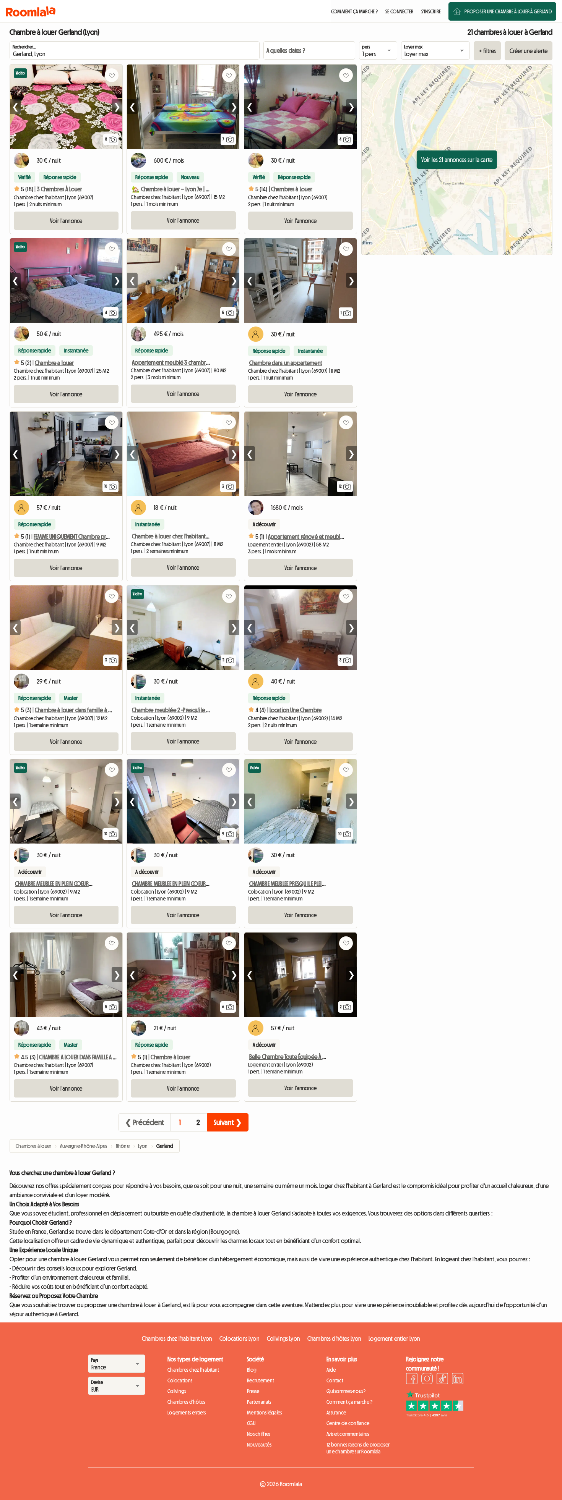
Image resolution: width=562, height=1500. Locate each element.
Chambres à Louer (292, 189)
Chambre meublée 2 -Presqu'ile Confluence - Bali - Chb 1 (196, 710)
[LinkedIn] (457, 1380)
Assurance (336, 1412)
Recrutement (260, 1380)
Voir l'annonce (66, 221)
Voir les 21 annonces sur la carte (456, 160)
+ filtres (487, 51)
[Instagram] (427, 1380)
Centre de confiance (347, 1423)
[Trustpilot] (434, 1415)
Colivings (176, 1391)
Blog (252, 1369)
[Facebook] (411, 1380)
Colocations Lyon (239, 1338)
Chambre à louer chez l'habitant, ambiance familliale (192, 536)
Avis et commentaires (347, 1434)
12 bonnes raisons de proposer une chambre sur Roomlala (358, 1448)
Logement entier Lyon (394, 1338)
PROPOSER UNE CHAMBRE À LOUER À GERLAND (508, 11)
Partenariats (259, 1402)
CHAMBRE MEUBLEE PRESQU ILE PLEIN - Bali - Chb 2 (301, 884)
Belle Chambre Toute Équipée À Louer (292, 1057)
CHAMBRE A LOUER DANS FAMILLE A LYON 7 (83, 1057)
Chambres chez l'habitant (193, 1369)
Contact (334, 1380)
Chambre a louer (54, 363)
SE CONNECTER (399, 11)
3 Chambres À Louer (59, 189)
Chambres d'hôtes (186, 1402)
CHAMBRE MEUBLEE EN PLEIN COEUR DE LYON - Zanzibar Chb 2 (197, 884)
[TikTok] (442, 1380)
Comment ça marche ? (349, 1402)
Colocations (179, 1380)
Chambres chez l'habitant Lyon (177, 1338)
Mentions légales (264, 1412)
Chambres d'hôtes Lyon (334, 1338)
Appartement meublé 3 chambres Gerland (181, 362)
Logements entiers (186, 1412)
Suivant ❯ (228, 1122)
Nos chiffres (258, 1434)
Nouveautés (259, 1444)
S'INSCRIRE (431, 11)
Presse (253, 1391)
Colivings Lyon (283, 1338)
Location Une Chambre (296, 710)
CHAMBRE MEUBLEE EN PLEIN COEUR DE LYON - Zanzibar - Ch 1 (80, 884)
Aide (331, 1369)
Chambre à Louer (170, 1057)
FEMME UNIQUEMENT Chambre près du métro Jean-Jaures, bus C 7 (107, 536)
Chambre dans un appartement (285, 363)
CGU (251, 1423)
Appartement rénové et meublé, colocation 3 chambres (333, 536)
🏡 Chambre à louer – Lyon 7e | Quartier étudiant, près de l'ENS (205, 189)
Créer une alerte (528, 51)
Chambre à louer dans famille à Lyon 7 (78, 710)
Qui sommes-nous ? (346, 1391)
